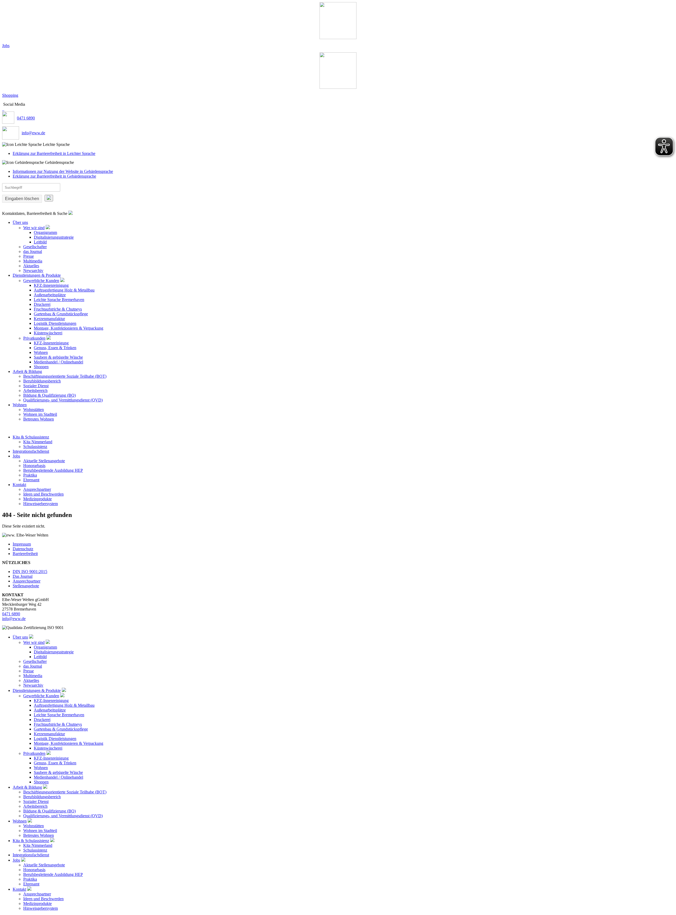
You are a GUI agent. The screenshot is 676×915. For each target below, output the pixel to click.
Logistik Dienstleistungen (55, 323)
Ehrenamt (31, 480)
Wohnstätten (33, 409)
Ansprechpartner (37, 489)
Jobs (6, 45)
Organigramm (45, 232)
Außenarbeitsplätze (50, 295)
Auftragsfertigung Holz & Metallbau (64, 290)
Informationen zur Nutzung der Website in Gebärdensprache (63, 171)
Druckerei (42, 304)
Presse (28, 256)
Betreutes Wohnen (38, 419)
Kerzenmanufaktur (49, 318)
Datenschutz (23, 549)
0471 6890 (26, 118)
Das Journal (22, 576)
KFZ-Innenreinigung (51, 285)
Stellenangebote (26, 586)
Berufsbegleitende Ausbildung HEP (53, 470)
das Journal (32, 251)
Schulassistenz (35, 446)
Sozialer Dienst (36, 385)
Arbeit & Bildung (27, 371)
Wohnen (41, 352)
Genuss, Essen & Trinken (55, 347)
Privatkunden (34, 338)
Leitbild (40, 242)
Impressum (22, 544)
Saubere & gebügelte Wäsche (58, 357)
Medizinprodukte (37, 499)
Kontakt (19, 484)
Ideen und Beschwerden (43, 494)
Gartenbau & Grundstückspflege (61, 314)
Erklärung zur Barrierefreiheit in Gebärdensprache (54, 176)
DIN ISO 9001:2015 (30, 571)
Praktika (30, 475)
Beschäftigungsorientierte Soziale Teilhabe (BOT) (64, 376)
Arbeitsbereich (35, 390)
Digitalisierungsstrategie (54, 237)
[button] (338, 144)
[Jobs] (338, 20)
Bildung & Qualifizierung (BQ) (49, 395)
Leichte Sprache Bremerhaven (59, 299)
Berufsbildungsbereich (42, 381)
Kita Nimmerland (37, 442)
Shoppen (41, 366)
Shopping (10, 95)
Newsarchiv (33, 270)
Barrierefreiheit (25, 553)
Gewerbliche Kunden (41, 280)
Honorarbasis (34, 465)
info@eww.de (33, 133)
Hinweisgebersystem (40, 503)
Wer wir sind (34, 227)
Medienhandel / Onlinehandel (58, 362)
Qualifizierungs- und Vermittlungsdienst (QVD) (63, 400)
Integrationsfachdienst (31, 451)
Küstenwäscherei (48, 333)
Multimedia (32, 261)
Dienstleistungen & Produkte (37, 275)
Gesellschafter (35, 246)
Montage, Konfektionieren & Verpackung (68, 328)
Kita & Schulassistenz (31, 437)
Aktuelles (31, 266)
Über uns (20, 222)
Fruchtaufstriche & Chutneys (58, 309)
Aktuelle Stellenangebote (44, 461)
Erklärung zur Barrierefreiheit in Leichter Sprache (54, 153)
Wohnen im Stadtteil (40, 414)
